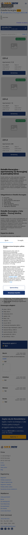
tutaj (11, 282)
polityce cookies (13, 276)
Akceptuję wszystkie (14, 293)
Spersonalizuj (14, 287)
